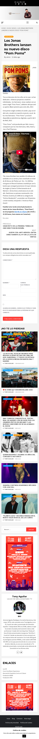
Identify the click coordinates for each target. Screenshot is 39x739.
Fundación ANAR (8, 675)
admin (8, 57)
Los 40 (5, 669)
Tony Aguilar (9, 363)
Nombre (6, 283)
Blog (13, 718)
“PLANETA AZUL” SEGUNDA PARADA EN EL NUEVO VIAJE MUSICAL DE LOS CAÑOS (19, 517)
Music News (8, 36)
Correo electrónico (24, 285)
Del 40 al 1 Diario (21, 212)
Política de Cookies (26, 723)
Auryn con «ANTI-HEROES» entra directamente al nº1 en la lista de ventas (21, 233)
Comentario (7, 260)
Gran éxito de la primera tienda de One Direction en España (18, 226)
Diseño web (18, 727)
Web (4, 295)
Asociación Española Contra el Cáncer (14, 673)
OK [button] (24, 736)
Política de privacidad (12, 723)
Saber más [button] (17, 736)
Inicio (8, 718)
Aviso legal (27, 718)
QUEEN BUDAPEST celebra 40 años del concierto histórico (19, 455)
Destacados (8, 334)
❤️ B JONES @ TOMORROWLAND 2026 (18, 390)
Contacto (19, 718)
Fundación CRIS (7, 678)
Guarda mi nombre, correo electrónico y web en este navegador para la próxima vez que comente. (19, 310)
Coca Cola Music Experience (11, 671)
